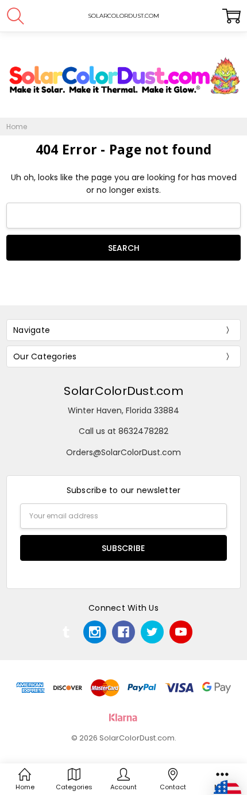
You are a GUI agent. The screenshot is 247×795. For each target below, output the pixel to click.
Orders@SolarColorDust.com (123, 452)
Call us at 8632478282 (123, 431)
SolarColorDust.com (123, 391)
